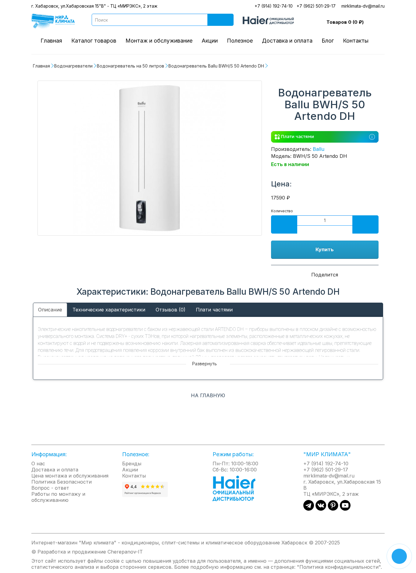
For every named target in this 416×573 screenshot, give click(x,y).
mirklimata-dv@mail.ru (363, 6)
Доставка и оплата (287, 40)
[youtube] (345, 509)
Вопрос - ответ (50, 488)
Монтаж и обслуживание (158, 40)
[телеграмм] (308, 509)
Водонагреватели (73, 65)
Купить (325, 249)
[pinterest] (333, 509)
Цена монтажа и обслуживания (69, 476)
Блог (328, 40)
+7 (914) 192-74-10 (274, 6)
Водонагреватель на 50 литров (130, 65)
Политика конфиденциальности (339, 567)
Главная (51, 40)
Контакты (355, 40)
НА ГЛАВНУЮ (208, 395)
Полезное (240, 40)
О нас (38, 463)
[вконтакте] (321, 509)
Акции (210, 40)
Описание (50, 310)
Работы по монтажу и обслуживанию (58, 497)
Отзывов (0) (170, 310)
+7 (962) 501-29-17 (316, 6)
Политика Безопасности (61, 482)
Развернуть (205, 363)
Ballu (318, 149)
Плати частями (214, 310)
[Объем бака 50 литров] (149, 158)
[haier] (237, 488)
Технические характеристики (108, 310)
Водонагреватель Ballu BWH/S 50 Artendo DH (216, 65)
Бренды (131, 463)
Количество (282, 211)
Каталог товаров (93, 40)
